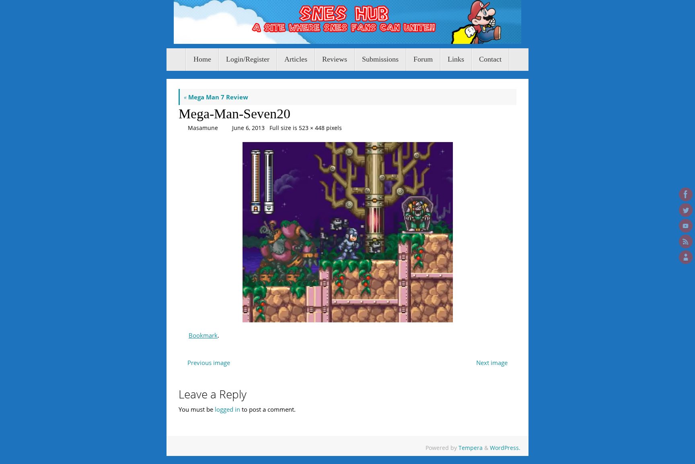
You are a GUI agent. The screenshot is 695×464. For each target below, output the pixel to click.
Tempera (471, 448)
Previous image (208, 363)
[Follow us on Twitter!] (686, 210)
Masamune (203, 128)
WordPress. (505, 448)
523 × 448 (312, 128)
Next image (492, 363)
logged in (227, 409)
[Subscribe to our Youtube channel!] (686, 226)
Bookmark (203, 335)
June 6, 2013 (248, 128)
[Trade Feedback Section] (686, 257)
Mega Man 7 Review (216, 97)
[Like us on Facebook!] (686, 194)
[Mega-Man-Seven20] (347, 232)
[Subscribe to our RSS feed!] (686, 241)
